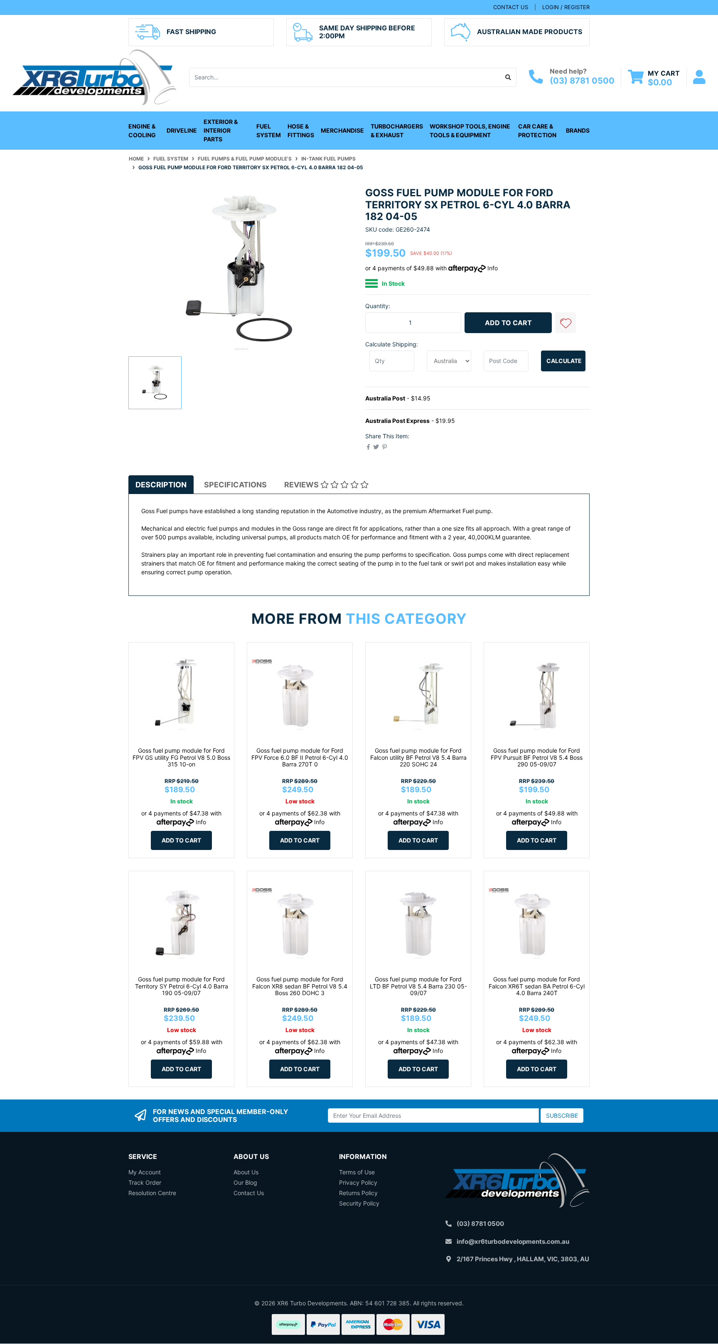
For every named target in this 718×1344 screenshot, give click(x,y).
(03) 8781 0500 (582, 81)
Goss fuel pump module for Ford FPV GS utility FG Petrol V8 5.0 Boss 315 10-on (181, 757)
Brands (578, 130)
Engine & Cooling (142, 130)
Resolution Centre (152, 1192)
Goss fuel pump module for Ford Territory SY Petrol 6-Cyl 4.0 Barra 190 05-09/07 (181, 986)
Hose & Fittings (301, 130)
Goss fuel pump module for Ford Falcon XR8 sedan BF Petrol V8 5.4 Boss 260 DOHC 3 (299, 986)
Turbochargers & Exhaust (397, 130)
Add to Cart (508, 323)
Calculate (564, 360)
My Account (144, 1172)
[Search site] (508, 77)
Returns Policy (358, 1192)
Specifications (235, 484)
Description (161, 484)
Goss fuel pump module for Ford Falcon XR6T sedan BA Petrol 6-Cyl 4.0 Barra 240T (537, 986)
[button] (565, 322)
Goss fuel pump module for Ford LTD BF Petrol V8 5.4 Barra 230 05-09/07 (418, 986)
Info (492, 268)
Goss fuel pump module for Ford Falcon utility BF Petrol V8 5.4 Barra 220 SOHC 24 (418, 757)
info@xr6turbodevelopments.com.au (513, 1241)
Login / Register (566, 7)
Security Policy (359, 1203)
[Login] (699, 77)
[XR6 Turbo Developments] (94, 76)
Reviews (302, 484)
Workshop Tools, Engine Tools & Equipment (470, 130)
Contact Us (249, 1192)
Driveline (182, 130)
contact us (510, 7)
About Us (246, 1172)
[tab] (161, 484)
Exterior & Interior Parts (221, 130)
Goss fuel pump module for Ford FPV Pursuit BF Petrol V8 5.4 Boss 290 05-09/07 (537, 757)
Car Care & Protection (537, 130)
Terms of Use (357, 1172)
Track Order (144, 1182)
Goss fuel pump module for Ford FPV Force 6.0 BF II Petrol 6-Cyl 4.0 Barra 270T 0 (299, 757)
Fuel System (268, 130)
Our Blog (245, 1182)
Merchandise (342, 130)
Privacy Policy (358, 1182)
